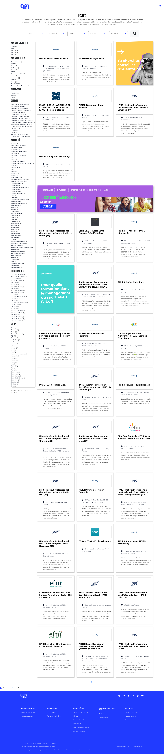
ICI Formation (52, 743)
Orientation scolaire (98, 190)
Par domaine (51, 712)
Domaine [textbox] (72, 34)
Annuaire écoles (27, 716)
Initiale (22, 688)
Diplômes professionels (81, 727)
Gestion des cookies (94, 750)
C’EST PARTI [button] (48, 206)
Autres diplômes (79, 731)
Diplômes (61, 190)
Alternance (47, 190)
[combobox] (35, 33)
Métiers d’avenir (77, 190)
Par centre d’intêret (54, 716)
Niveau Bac (77, 716)
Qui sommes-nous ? (132, 712)
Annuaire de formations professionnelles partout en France (38, 746)
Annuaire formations (28, 712)
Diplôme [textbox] (114, 34)
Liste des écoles (11, 688)
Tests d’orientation (105, 714)
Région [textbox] (93, 34)
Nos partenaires (130, 716)
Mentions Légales (27, 750)
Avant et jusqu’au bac (80, 712)
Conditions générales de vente (78, 750)
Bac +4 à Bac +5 (78, 724)
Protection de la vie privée (61, 750)
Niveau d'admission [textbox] (55, 34)
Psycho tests (103, 718)
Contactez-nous (130, 720)
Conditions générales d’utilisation (43, 750)
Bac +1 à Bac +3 (78, 720)
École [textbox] (30, 34)
